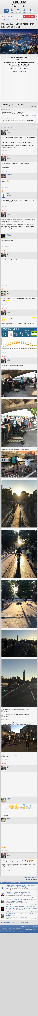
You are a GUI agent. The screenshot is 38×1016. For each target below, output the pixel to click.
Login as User (17, 929)
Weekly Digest (34, 926)
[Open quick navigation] (36, 20)
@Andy (3, 260)
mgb (8, 193)
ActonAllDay (8, 909)
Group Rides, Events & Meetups (20, 888)
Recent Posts (10, 16)
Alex (22, 59)
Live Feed (3, 16)
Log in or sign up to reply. (32, 879)
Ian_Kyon (9, 174)
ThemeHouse (20, 931)
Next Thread (35, 124)
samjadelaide (9, 895)
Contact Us (23, 926)
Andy (8, 291)
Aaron (7, 888)
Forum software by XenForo (6, 929)
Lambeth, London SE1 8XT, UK (19, 66)
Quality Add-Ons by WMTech (6, 930)
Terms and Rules (25, 928)
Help (28, 926)
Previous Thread (27, 124)
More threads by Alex (6, 127)
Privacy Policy (33, 928)
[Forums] (2, 20)
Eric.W (9, 234)
